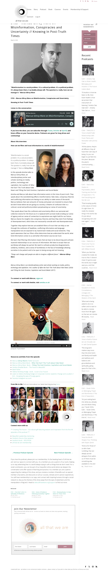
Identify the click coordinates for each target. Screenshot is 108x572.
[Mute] (67, 346)
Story (36, 10)
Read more (85, 167)
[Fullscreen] (69, 346)
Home (29, 10)
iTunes (50, 131)
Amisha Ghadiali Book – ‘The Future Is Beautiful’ (28, 367)
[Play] (13, 346)
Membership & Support (79, 10)
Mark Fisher (16, 369)
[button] (41, 317)
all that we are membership (21, 443)
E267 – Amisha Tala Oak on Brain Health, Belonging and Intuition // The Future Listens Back (89, 84)
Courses (58, 10)
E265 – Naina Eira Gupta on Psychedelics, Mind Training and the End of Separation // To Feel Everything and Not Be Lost (89, 192)
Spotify (64, 131)
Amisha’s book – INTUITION (21, 440)
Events (65, 10)
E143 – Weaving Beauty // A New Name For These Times (62, 493)
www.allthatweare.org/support (44, 482)
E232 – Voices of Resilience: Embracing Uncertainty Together (41, 493)
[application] (41, 317)
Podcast (43, 10)
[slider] (39, 345)
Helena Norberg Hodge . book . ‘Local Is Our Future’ (30, 372)
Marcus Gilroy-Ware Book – (38, 363)
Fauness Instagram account (21, 378)
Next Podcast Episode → (63, 453)
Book (50, 10)
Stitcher (56, 131)
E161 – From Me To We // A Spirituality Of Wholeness (18, 493)
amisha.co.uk (45, 282)
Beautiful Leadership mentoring (23, 436)
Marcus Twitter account (25, 361)
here (58, 384)
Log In (37, 17)
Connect (30, 17)
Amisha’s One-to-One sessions (22, 438)
